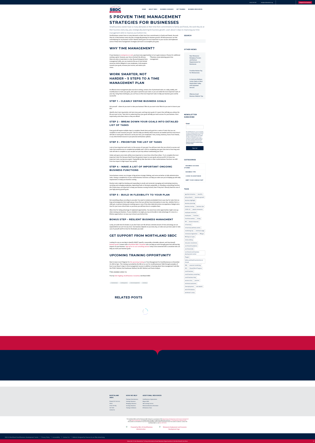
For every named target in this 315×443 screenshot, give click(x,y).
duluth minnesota (198, 209)
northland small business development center (192, 253)
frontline (196, 215)
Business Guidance (166, 9)
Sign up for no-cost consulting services (137, 246)
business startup (189, 206)
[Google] (292, 2)
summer (197, 280)
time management (135, 283)
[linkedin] (188, 106)
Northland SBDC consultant (137, 244)
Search (203, 41)
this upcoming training (137, 262)
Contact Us (112, 410)
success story (188, 280)
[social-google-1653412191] (200, 106)
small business (189, 271)
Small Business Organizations (150, 399)
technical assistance (190, 283)
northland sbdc (189, 249)
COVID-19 (187, 209)
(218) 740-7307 (252, 2)
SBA (186, 265)
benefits (200, 194)
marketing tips (189, 230)
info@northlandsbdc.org (267, 2)
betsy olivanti (189, 197)
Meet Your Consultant (194, 180)
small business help (190, 277)
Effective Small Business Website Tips (196, 95)
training (145, 283)
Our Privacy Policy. (190, 143)
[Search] (205, 9)
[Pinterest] (115, 287)
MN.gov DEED (146, 401)
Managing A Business (131, 403)
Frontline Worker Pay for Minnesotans (195, 72)
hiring (198, 218)
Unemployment (189, 286)
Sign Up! (194, 148)
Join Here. (185, 441)
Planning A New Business (132, 399)
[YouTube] (289, 2)
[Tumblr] (118, 287)
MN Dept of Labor (190, 237)
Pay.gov (187, 257)
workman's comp (190, 292)
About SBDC (153, 9)
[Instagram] (287, 2)
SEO (186, 268)
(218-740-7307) (162, 423)
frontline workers (190, 218)
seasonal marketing (195, 265)
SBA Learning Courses (148, 403)
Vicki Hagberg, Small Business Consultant (127, 276)
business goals (114, 244)
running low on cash (127, 55)
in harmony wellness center (192, 227)
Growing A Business (131, 405)
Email (187, 123)
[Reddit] (123, 287)
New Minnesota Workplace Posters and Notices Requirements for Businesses (195, 60)
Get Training (180, 9)
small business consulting (192, 274)
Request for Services (305, 2)
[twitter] (191, 106)
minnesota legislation (191, 233)
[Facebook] (279, 2)
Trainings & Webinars (131, 407)
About (111, 403)
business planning (190, 203)
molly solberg (189, 240)
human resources (194, 221)
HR (186, 221)
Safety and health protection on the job (194, 261)
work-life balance (190, 289)
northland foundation (191, 246)
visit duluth (199, 286)
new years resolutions (191, 243)
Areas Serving (113, 405)
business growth (199, 197)
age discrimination (190, 194)
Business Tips (191, 172)
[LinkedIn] (282, 2)
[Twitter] (284, 2)
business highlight (190, 200)
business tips (114, 283)
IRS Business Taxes (147, 407)
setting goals (124, 283)
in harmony (188, 224)
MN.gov (202, 233)
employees (188, 215)
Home (144, 9)
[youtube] (197, 106)
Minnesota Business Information (150, 405)
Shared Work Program (195, 268)
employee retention (190, 212)
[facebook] (185, 106)
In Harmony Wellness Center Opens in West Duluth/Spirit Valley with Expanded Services (196, 83)
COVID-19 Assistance (193, 176)
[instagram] (194, 106)
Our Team (112, 407)
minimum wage (200, 230)
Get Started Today (154, 372)
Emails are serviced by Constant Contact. (194, 142)
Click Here (195, 343)
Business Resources (195, 9)
